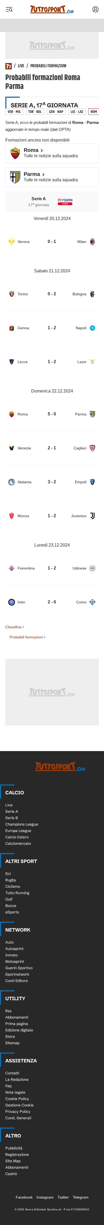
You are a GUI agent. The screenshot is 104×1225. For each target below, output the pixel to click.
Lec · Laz (77, 112)
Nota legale (15, 1092)
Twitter (63, 1197)
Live (21, 66)
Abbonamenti (16, 1017)
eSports (12, 912)
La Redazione (17, 1079)
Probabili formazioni (48, 66)
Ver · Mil (14, 112)
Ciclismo (12, 886)
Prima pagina (16, 1023)
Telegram (81, 1197)
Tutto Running (17, 892)
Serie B (11, 817)
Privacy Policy (17, 1111)
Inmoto (11, 955)
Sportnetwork (17, 974)
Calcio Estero (17, 837)
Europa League (18, 830)
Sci (8, 873)
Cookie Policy (17, 1098)
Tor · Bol (35, 112)
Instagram (45, 1197)
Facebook (24, 1197)
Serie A (11, 811)
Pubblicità (13, 1148)
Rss (8, 1010)
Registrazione (17, 1154)
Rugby (10, 880)
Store (10, 1036)
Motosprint (14, 961)
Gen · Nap (56, 112)
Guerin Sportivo (19, 967)
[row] (52, 241)
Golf (9, 899)
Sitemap (12, 1043)
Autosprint (14, 948)
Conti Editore (16, 980)
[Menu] (9, 9)
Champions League (21, 824)
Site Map (13, 1161)
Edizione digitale (19, 1030)
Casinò (11, 1173)
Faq (8, 1085)
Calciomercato (18, 843)
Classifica (13, 627)
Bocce (10, 905)
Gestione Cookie (19, 1105)
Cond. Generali (18, 1118)
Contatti (12, 1073)
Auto (9, 942)
